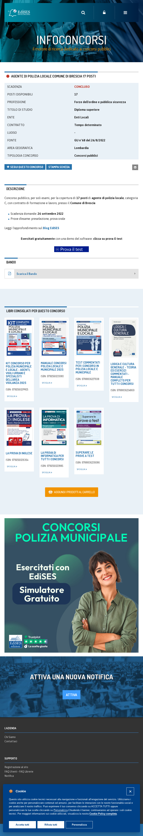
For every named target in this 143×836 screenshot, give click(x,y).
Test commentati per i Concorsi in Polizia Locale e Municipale (88, 367)
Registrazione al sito (16, 767)
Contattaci (10, 741)
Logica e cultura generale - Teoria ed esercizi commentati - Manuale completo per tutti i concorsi (123, 374)
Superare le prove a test (85, 454)
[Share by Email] (135, 167)
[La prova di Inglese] (19, 428)
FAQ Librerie (26, 771)
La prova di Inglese (19, 453)
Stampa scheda (59, 167)
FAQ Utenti (10, 771)
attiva (71, 694)
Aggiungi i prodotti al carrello (74, 492)
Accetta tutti (22, 824)
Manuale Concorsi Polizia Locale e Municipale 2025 (53, 366)
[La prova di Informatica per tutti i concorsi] (54, 427)
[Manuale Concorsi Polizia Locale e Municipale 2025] (54, 338)
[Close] (130, 791)
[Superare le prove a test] (89, 427)
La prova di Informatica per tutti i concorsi (52, 456)
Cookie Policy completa (103, 813)
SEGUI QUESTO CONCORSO (26, 167)
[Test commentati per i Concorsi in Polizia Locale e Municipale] (89, 337)
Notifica (9, 775)
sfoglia (11, 396)
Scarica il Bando (27, 274)
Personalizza (79, 824)
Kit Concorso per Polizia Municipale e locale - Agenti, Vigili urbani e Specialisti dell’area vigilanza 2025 (19, 373)
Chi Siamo (10, 737)
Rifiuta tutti (51, 824)
